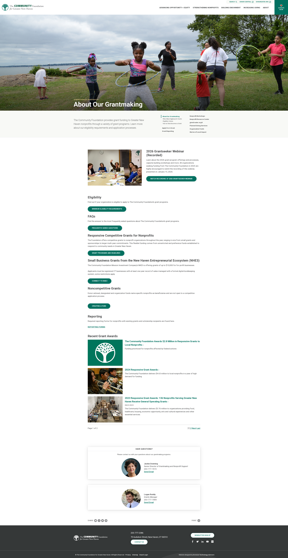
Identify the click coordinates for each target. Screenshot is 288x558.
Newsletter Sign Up (202, 535)
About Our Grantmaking (171, 116)
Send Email (149, 472)
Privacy (128, 555)
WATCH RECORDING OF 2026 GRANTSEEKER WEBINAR (171, 179)
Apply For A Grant (168, 128)
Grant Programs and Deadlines (106, 253)
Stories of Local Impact (198, 132)
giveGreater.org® (196, 122)
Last (198, 428)
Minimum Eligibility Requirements (107, 209)
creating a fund (99, 306)
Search (232, 2)
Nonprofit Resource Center (199, 119)
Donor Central (245, 2)
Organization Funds (197, 129)
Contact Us (139, 542)
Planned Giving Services (198, 126)
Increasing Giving (252, 8)
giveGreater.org (262, 2)
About (266, 8)
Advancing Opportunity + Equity (174, 8)
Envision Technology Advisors (203, 555)
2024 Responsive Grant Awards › (142, 369)
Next (194, 428)
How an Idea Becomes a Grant (172, 123)
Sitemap (135, 555)
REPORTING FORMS (96, 327)
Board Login (144, 555)
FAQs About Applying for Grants (172, 119)
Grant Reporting (168, 131)
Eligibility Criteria (168, 121)
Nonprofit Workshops (197, 116)
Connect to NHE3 (99, 281)
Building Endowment (231, 8)
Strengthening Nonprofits (206, 8)
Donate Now (281, 8)
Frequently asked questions (105, 228)
